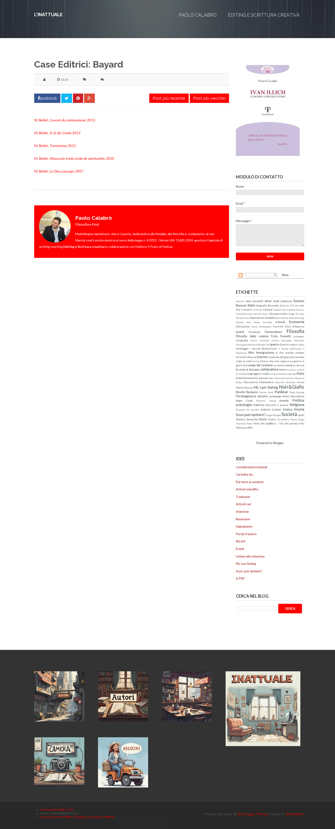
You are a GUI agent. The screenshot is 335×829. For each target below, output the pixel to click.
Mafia (300, 373)
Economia (296, 322)
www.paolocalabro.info (57, 809)
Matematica (266, 382)
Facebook (254, 331)
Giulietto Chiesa (269, 340)
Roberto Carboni (271, 409)
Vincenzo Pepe (244, 423)
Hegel (301, 344)
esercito (278, 326)
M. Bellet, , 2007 (58, 171)
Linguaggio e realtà (258, 373)
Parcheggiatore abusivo (252, 396)
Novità (240, 392)
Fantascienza (273, 332)
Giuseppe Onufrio (245, 344)
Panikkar (281, 392)
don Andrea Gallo (285, 317)
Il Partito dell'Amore (290, 348)
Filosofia (295, 331)
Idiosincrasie (269, 348)
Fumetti (285, 336)
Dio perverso (242, 317)
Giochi (253, 340)
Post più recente (169, 98)
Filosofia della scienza (252, 336)
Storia (263, 419)
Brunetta (273, 305)
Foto (274, 336)
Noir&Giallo (291, 387)
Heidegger (242, 348)
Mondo (300, 382)
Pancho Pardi (266, 392)
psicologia (244, 405)
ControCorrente (244, 313)
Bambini (299, 301)
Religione (297, 405)
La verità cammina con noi (288, 365)
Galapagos (298, 336)
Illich (251, 352)
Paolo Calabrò (197, 15)
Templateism (294, 814)
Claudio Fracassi (295, 309)
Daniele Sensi (260, 313)
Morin (239, 387)
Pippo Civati (244, 400)
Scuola (299, 409)
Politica (298, 400)
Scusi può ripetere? (250, 415)
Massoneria (250, 382)
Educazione (243, 326)
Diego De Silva (296, 313)
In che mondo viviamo (290, 352)
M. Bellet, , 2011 (55, 146)
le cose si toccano (248, 369)
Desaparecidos (278, 313)
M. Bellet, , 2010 (74, 158)
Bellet (251, 305)
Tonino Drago (297, 419)
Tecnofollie (283, 419)
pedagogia (275, 396)
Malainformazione (247, 377)
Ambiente (286, 301)
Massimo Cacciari (284, 378)
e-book (280, 322)
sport (301, 414)
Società (289, 414)
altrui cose (272, 301)
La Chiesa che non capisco (272, 361)
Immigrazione (265, 352)
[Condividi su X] (66, 98)
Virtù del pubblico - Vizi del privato (275, 423)
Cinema (267, 309)
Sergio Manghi (273, 415)
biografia (261, 305)
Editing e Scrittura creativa (264, 15)
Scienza (288, 409)
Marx (271, 378)
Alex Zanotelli (254, 301)
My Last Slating (266, 387)
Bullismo (284, 305)
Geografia (242, 340)
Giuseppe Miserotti (292, 340)
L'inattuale (48, 14)
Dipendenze (257, 317)
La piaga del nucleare (258, 365)
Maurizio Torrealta (285, 382)
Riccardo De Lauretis (247, 409)
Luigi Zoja (291, 373)
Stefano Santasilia (247, 419)
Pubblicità (259, 404)
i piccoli (255, 348)
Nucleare (252, 392)
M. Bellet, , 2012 (57, 133)
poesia (284, 400)
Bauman (241, 305)
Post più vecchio (209, 98)
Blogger (278, 443)
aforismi (240, 301)
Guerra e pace (288, 344)
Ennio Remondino (261, 326)
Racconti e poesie (277, 404)
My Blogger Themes (252, 814)
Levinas (292, 369)
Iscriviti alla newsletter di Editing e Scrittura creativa (77, 817)
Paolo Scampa (297, 392)
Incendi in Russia (246, 356)
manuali (263, 377)
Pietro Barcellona (293, 396)
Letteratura (269, 369)
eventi (240, 332)
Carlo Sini (258, 309)
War (250, 427)
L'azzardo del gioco (279, 356)
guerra (274, 344)
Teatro (272, 419)
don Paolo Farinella (259, 322)
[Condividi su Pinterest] (78, 98)
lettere (283, 369)
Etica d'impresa (294, 326)
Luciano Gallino (278, 373)
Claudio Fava (279, 309)
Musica (248, 387)
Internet (262, 357)
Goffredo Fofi (262, 344)
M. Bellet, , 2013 (64, 120)
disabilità (270, 317)
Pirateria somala (266, 400)
